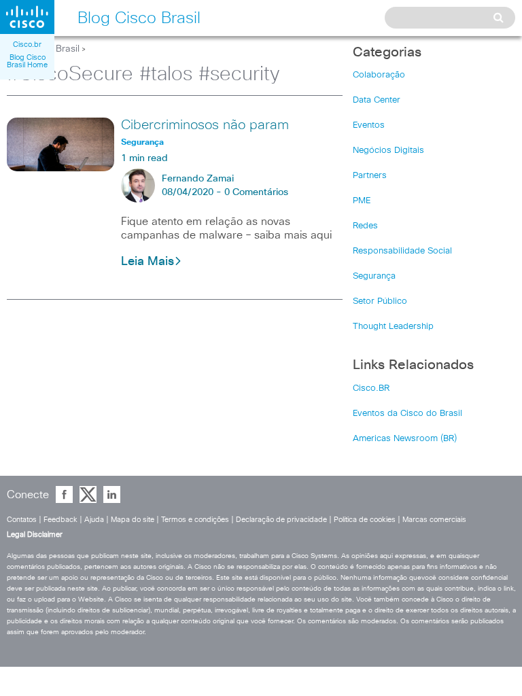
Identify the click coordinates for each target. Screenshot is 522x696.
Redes (365, 226)
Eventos (369, 125)
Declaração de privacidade (281, 519)
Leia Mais (147, 262)
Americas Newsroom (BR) (405, 438)
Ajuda (94, 519)
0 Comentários (256, 192)
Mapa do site (132, 519)
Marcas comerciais (434, 519)
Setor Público (380, 301)
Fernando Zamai (198, 179)
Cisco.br (27, 44)
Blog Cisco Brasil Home (27, 61)
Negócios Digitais (388, 150)
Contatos (22, 519)
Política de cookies (365, 519)
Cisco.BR (371, 388)
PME (361, 200)
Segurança (374, 276)
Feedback (60, 519)
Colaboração (379, 75)
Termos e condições (195, 519)
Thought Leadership (393, 326)
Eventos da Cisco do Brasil (407, 413)
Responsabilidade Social (402, 251)
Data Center (376, 100)
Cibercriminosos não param (205, 125)
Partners (370, 175)
